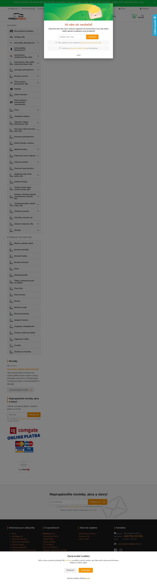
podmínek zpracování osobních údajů (90, 43)
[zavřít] (109, 7)
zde (88, 578)
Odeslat (92, 37)
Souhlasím (85, 570)
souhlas (68, 560)
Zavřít (78, 55)
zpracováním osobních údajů (78, 48)
